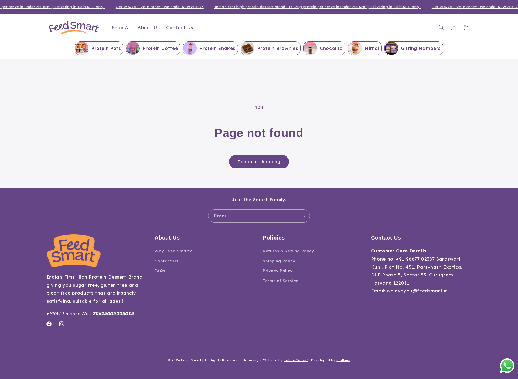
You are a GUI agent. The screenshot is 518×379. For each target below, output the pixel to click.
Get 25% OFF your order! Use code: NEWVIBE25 (156, 7)
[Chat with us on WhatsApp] (507, 367)
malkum (343, 360)
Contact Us (166, 261)
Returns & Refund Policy (288, 251)
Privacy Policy (278, 270)
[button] (441, 27)
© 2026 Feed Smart (185, 360)
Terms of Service (280, 280)
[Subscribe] (303, 216)
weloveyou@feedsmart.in (417, 291)
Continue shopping (259, 161)
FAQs (160, 270)
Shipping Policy (279, 261)
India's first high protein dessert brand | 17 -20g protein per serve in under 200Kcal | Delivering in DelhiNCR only (314, 7)
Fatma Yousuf (296, 360)
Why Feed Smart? (173, 251)
